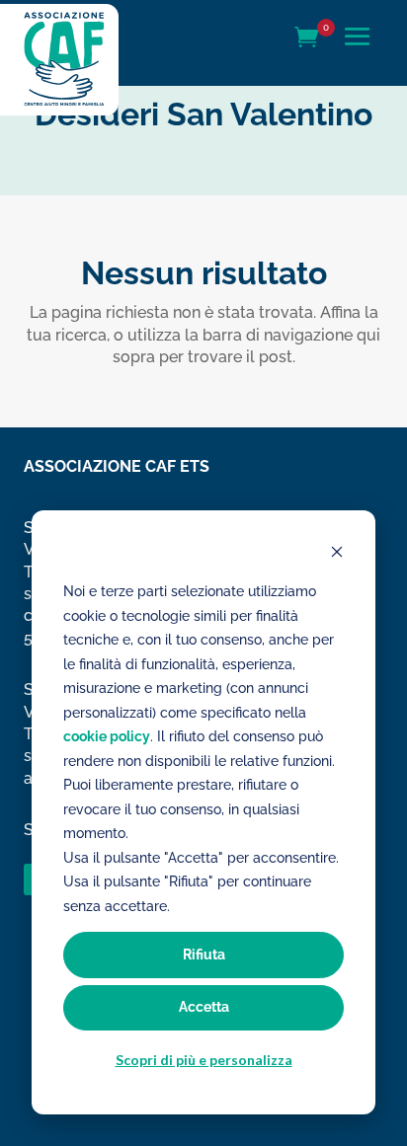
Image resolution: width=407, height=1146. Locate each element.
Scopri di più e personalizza (204, 1059)
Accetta (204, 1007)
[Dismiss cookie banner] (337, 554)
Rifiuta (204, 954)
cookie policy (106, 736)
